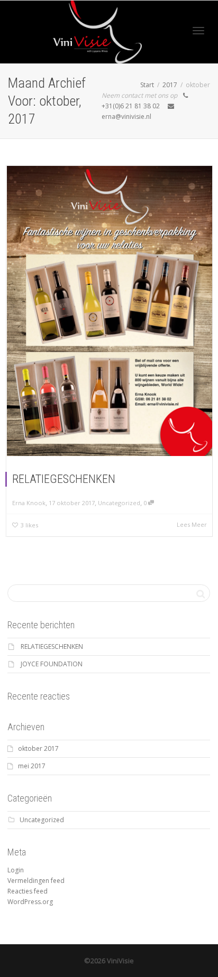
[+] (109, 311)
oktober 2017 (38, 748)
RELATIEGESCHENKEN (63, 479)
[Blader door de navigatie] (198, 31)
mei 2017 (32, 765)
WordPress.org (30, 901)
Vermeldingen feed (36, 880)
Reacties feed (27, 891)
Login (15, 870)
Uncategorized (119, 503)
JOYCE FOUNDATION (52, 663)
